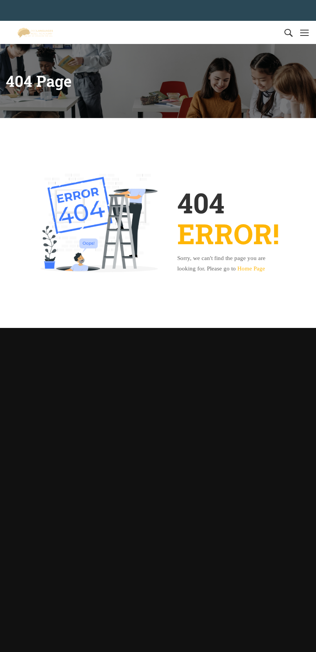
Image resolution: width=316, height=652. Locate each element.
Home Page (251, 268)
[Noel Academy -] (35, 32)
